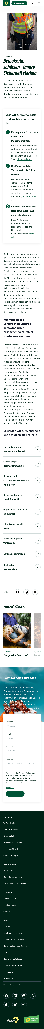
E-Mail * (9, 734)
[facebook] (17, 592)
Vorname (9, 721)
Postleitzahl (11, 746)
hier (25, 783)
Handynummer (12, 759)
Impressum (10, 787)
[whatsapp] (26, 592)
